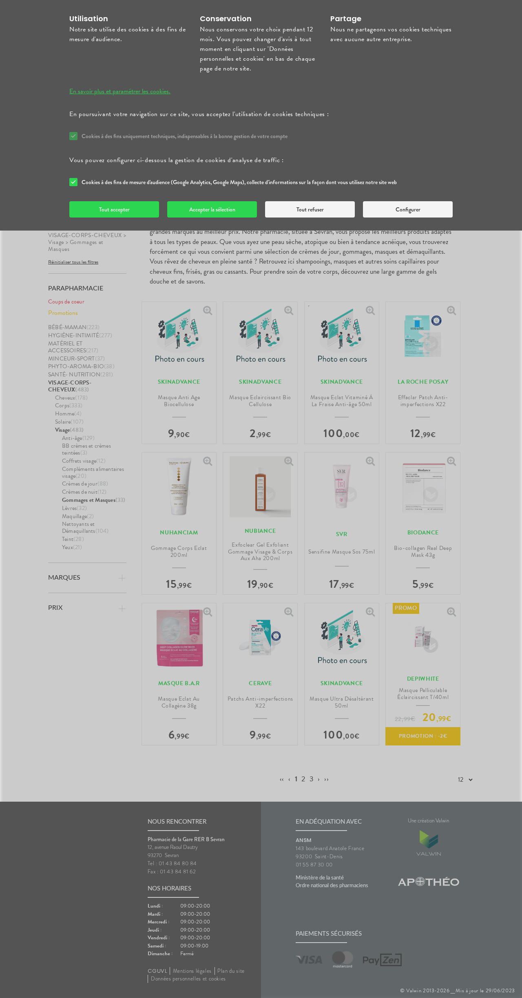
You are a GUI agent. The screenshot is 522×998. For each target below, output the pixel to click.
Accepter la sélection (212, 209)
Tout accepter (114, 209)
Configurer (408, 209)
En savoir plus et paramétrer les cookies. (119, 91)
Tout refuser (310, 209)
